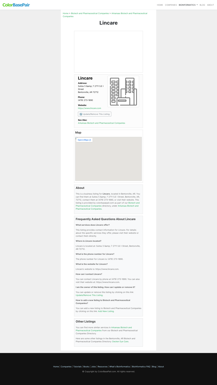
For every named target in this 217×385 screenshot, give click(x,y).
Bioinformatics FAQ (141, 366)
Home (160, 5)
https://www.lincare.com (89, 108)
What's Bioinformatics (119, 366)
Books (86, 366)
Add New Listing (106, 311)
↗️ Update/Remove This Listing (95, 114)
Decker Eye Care (120, 341)
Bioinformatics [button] (187, 5)
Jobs (93, 366)
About (210, 5)
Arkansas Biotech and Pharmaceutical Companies (101, 123)
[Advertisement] (49, 49)
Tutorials (77, 366)
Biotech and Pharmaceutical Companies (90, 13)
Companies (171, 5)
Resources (102, 366)
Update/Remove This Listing (89, 295)
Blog (202, 5)
